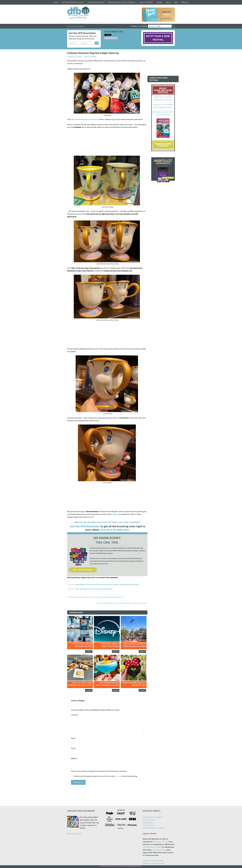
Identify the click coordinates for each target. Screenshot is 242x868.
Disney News (105, 584)
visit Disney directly (159, 850)
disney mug (90, 589)
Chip (77, 589)
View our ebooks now (74, 833)
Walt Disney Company (160, 842)
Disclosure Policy (149, 820)
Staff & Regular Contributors (153, 817)
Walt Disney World (133, 584)
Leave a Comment (90, 57)
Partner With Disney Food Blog (153, 828)
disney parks (114, 584)
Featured (123, 584)
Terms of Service (149, 825)
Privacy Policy (147, 823)
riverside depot (107, 589)
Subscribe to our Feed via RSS (153, 861)
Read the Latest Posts (75, 26)
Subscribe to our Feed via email (154, 863)
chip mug (83, 589)
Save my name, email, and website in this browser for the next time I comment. (99, 771)
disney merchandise (93, 584)
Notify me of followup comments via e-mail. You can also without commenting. (105, 776)
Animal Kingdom (80, 584)
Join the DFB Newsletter (84, 526)
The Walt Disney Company (152, 847)
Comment (75, 715)
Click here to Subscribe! (115, 529)
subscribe (118, 776)
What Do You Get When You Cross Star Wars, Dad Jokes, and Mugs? (107, 522)
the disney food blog (74, 7)
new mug (98, 589)
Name (73, 738)
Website (74, 758)
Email (73, 748)
